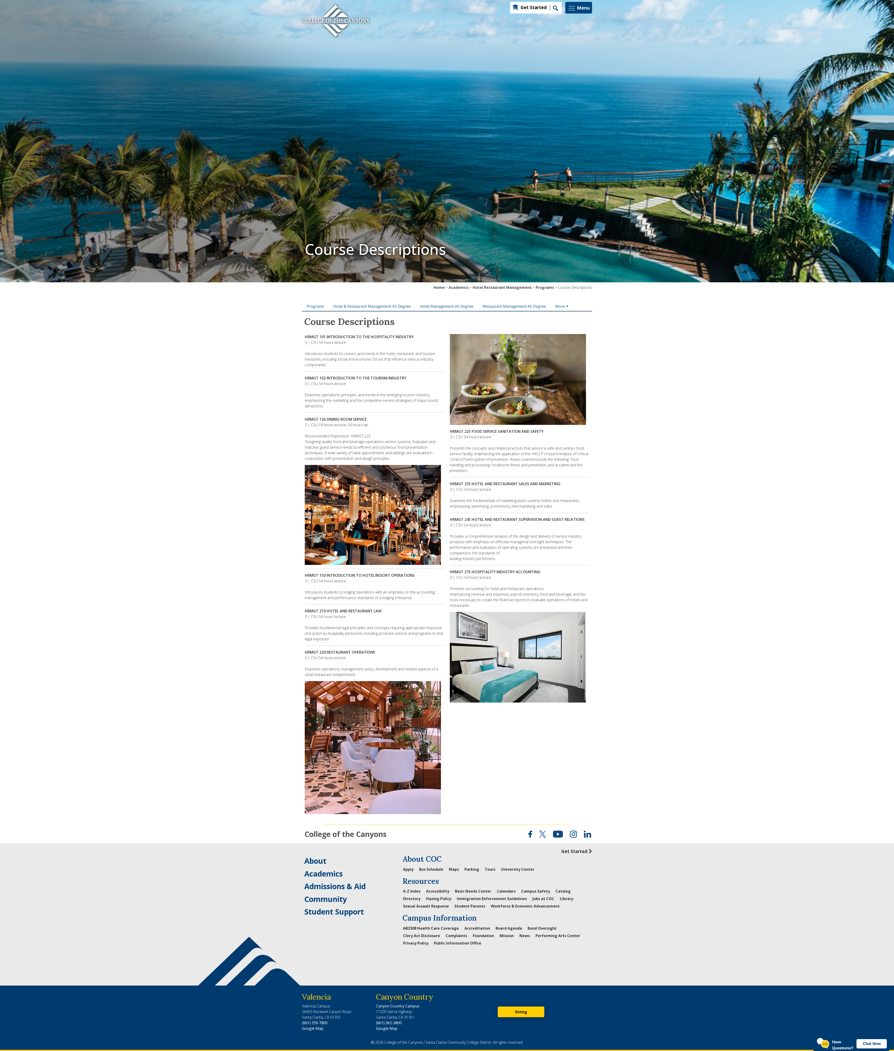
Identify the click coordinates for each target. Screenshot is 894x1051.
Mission (507, 935)
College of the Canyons (345, 834)
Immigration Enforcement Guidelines (492, 898)
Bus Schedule (431, 869)
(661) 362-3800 (389, 1022)
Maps (454, 869)
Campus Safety (535, 891)
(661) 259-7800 (315, 1022)
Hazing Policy (438, 898)
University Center (517, 869)
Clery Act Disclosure (421, 935)
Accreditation (477, 928)
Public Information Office (457, 943)
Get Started (534, 7)
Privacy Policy (415, 943)
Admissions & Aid (335, 886)
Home (439, 287)
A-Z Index (411, 891)
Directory (411, 898)
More (560, 306)
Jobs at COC (543, 898)
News (524, 935)
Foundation (483, 935)
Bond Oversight (542, 928)
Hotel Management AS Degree (446, 306)
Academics (459, 287)
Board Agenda (509, 928)
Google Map (312, 1028)
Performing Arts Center (557, 935)
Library (566, 898)
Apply (408, 869)
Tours (490, 869)
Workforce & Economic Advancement (525, 906)
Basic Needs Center (473, 891)
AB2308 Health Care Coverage (431, 928)
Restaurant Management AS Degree (514, 306)
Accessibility (437, 891)
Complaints (456, 935)
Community (325, 899)
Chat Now (872, 1043)
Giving (521, 1011)
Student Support (334, 912)
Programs (545, 287)
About (315, 861)
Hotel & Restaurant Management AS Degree (372, 306)
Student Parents (469, 906)
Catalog (563, 891)
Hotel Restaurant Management (502, 287)
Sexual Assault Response (426, 906)
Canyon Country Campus (398, 1006)
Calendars (506, 891)
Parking (471, 869)
